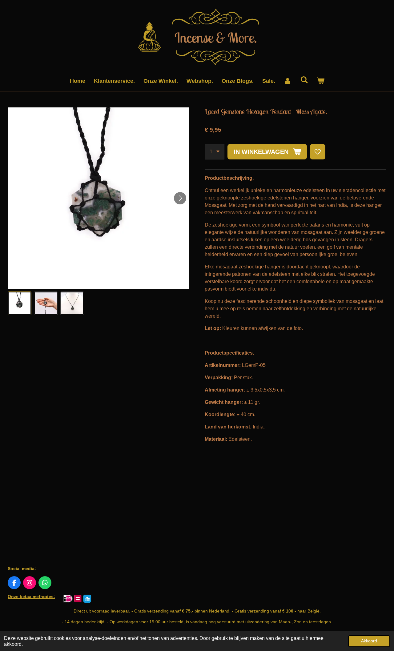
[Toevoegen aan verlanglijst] (317, 151)
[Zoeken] (304, 80)
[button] (19, 303)
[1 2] (214, 151)
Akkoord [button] (369, 640)
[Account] (287, 81)
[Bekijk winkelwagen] (320, 81)
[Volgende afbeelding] (180, 198)
